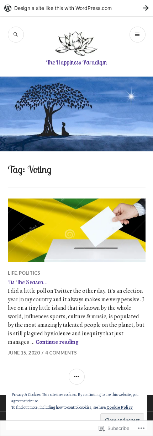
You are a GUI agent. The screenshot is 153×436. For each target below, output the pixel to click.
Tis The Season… (28, 282)
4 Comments (61, 353)
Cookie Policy (119, 407)
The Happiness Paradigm (76, 62)
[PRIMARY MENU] (138, 35)
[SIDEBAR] (77, 377)
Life (12, 273)
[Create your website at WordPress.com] (76, 8)
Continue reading (57, 342)
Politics (29, 273)
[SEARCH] (16, 35)
